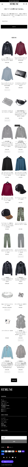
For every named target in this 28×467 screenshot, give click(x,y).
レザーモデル (4, 422)
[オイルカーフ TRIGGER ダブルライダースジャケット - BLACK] (21, 268)
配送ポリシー (4, 409)
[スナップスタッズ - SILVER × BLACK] (21, 295)
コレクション (4, 421)
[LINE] (3, 457)
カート (2, 399)
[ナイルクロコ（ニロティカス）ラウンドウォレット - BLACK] (21, 74)
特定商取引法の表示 (5, 405)
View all (14, 380)
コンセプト (3, 418)
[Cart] (26, 4)
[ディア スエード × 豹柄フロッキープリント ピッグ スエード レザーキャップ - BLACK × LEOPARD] (7, 214)
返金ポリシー (4, 411)
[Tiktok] (15, 457)
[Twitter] (9, 457)
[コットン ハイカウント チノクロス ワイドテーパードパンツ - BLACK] (21, 240)
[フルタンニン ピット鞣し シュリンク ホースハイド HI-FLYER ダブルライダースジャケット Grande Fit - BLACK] (21, 132)
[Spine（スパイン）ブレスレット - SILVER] (7, 295)
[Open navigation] (5, 4)
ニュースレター (4, 426)
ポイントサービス (4, 402)
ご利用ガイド (4, 401)
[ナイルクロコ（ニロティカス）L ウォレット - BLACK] (7, 101)
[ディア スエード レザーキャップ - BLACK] (21, 188)
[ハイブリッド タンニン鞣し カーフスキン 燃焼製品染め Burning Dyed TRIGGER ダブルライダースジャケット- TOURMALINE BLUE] (7, 352)
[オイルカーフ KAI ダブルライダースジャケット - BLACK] (7, 48)
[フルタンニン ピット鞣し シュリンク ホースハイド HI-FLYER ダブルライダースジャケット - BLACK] (7, 132)
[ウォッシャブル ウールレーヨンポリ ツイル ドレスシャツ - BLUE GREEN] (7, 74)
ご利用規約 (3, 406)
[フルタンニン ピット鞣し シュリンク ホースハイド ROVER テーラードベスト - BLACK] (21, 321)
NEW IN (14, 37)
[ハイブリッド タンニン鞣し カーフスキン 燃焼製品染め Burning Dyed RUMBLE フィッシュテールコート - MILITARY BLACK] (21, 352)
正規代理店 (3, 425)
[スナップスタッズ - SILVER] (7, 321)
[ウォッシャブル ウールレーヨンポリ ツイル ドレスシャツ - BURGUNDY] (21, 48)
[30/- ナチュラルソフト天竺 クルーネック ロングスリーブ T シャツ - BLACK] (7, 163)
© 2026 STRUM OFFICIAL (6, 464)
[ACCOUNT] (24, 4)
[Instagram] (6, 457)
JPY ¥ (10, 447)
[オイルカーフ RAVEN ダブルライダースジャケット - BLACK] (7, 268)
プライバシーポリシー (5, 408)
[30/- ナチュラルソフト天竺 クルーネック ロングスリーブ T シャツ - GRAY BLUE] (21, 163)
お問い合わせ (4, 404)
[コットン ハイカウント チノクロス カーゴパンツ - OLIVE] (21, 214)
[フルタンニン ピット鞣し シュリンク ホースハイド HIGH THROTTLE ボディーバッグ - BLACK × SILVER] (21, 101)
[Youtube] (12, 457)
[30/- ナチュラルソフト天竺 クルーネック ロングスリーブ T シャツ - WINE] (7, 188)
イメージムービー (4, 419)
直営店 (2, 423)
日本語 (2, 447)
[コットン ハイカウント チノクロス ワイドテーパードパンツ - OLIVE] (7, 240)
